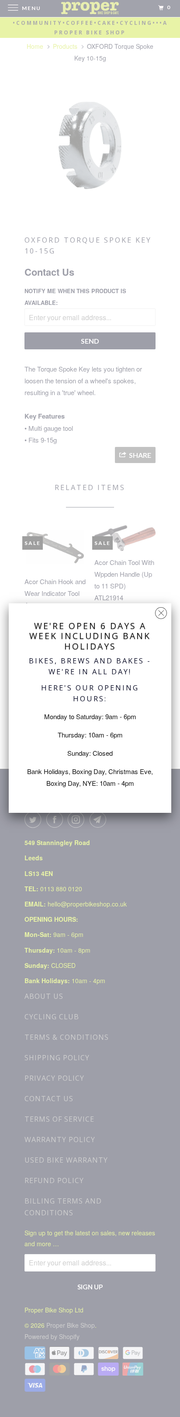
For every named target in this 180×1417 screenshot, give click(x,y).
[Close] (161, 611)
